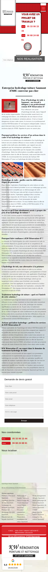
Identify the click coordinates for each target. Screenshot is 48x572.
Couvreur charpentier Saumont (21, 512)
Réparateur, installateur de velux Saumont (22, 519)
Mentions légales (24, 533)
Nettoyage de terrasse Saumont (8, 506)
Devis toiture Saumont (21, 506)
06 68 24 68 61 (19, 443)
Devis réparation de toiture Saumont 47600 (39, 507)
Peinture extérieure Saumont (8, 497)
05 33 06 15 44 (19, 438)
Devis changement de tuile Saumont (39, 497)
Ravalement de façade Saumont (7, 518)
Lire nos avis (13, 567)
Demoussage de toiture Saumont (23, 502)
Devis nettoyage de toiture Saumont (39, 502)
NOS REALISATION (29, 58)
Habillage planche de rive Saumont (8, 502)
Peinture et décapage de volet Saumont (8, 512)
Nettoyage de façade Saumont (23, 497)
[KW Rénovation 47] (24, 548)
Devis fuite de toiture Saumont (38, 513)
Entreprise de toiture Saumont (38, 518)
